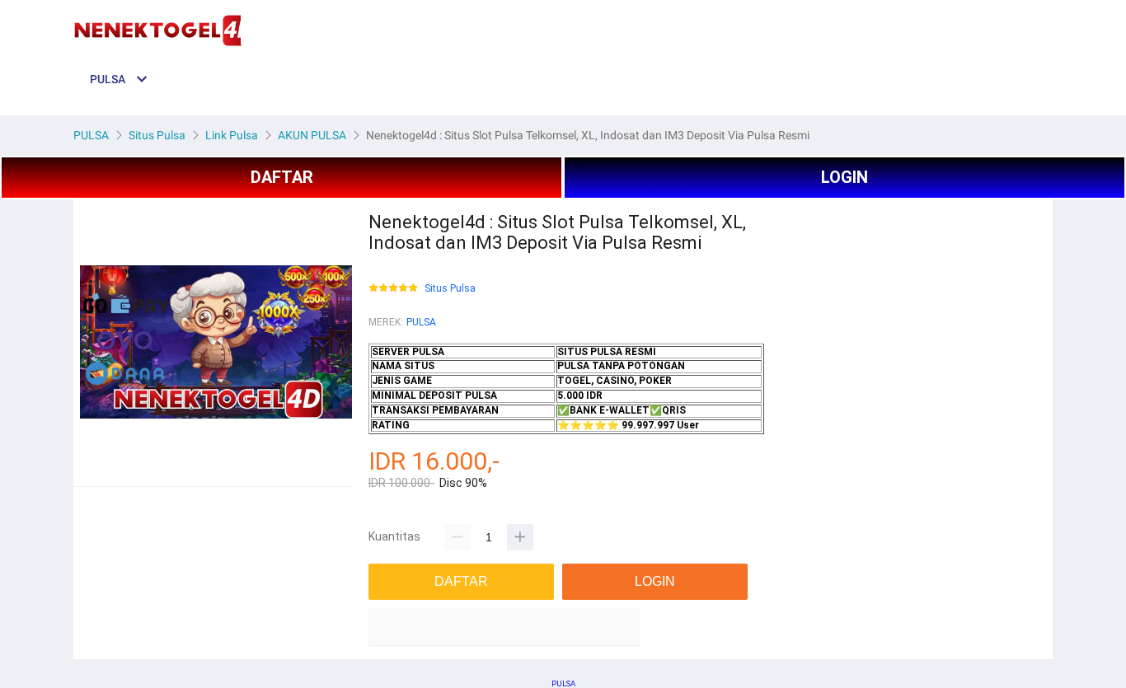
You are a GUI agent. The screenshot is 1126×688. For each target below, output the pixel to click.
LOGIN (844, 177)
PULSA (421, 322)
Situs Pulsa (450, 288)
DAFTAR (282, 177)
